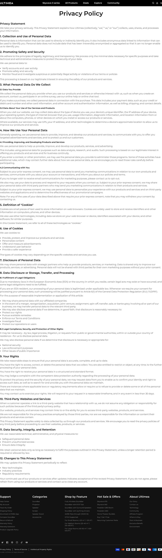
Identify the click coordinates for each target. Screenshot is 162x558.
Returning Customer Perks (107, 520)
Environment (135, 527)
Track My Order (6, 508)
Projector (36, 505)
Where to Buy (135, 517)
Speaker (35, 508)
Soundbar (36, 501)
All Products (71, 3)
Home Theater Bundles (106, 514)
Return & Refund (6, 520)
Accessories (36, 517)
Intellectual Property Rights (41, 549)
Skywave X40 (102, 505)
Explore (98, 3)
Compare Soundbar (7, 517)
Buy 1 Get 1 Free (103, 517)
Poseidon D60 (102, 511)
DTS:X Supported (71, 517)
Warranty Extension (7, 527)
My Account (4, 505)
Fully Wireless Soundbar (74, 501)
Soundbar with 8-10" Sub (74, 505)
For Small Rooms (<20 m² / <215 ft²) (78, 520)
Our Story (133, 501)
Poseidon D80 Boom (105, 508)
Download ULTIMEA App (9, 514)
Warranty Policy (6, 523)
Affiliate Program (136, 514)
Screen (35, 511)
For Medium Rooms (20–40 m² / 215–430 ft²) (77, 524)
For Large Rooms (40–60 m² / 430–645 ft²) (78, 530)
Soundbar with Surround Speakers (78, 508)
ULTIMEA (8, 552)
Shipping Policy (6, 511)
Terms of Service (20, 549)
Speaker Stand (38, 514)
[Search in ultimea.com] (153, 3)
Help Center (4, 501)
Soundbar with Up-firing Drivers (77, 511)
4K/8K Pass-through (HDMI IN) (76, 514)
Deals (86, 3)
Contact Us (134, 505)
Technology (134, 508)
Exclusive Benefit (136, 523)
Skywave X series (51, 3)
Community (113, 3)
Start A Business (136, 520)
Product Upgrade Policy (9, 530)
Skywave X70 (102, 501)
